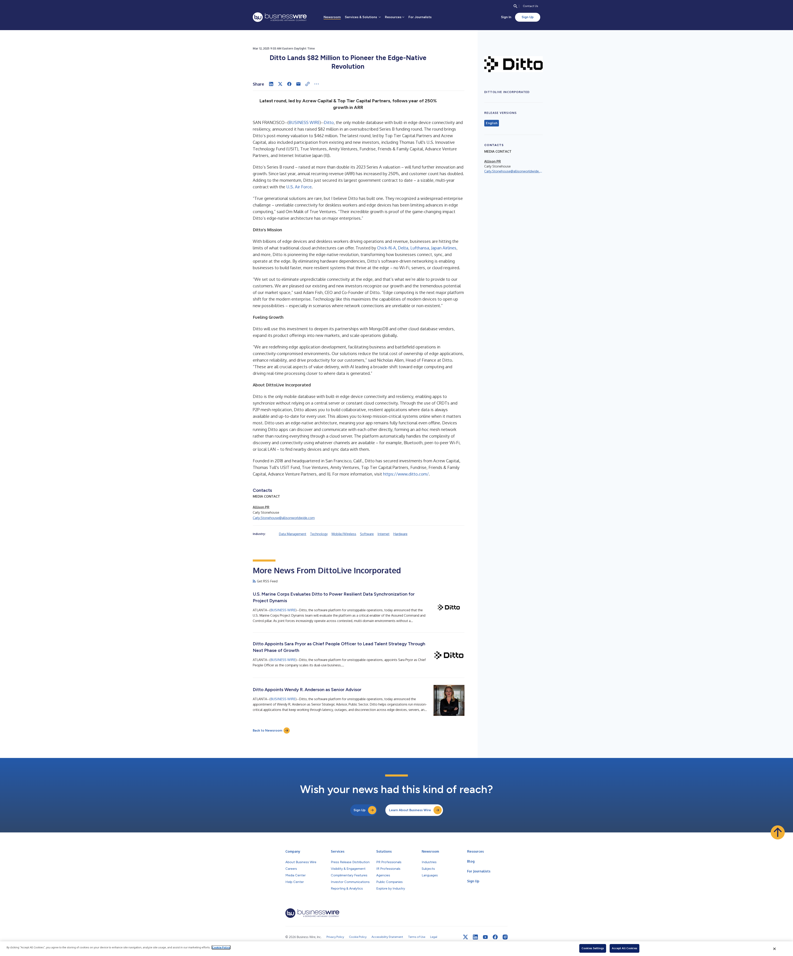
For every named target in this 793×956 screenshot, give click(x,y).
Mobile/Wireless (343, 534)
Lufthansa (419, 247)
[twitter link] (465, 937)
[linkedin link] (475, 937)
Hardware (400, 534)
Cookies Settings (593, 948)
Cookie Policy (221, 947)
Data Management (292, 534)
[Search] (515, 6)
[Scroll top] (778, 832)
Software (367, 534)
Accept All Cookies (624, 948)
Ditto (329, 122)
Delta (403, 247)
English (491, 123)
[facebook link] (495, 937)
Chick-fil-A (386, 247)
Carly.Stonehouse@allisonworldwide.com (284, 518)
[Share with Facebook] (289, 84)
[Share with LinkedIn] (271, 84)
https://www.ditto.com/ (406, 474)
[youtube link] (485, 937)
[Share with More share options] (316, 84)
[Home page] (280, 17)
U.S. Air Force (299, 186)
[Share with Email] (298, 84)
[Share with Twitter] (280, 84)
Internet (383, 534)
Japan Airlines (443, 247)
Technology (319, 534)
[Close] (774, 949)
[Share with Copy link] (307, 84)
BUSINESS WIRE (304, 122)
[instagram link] (505, 937)
